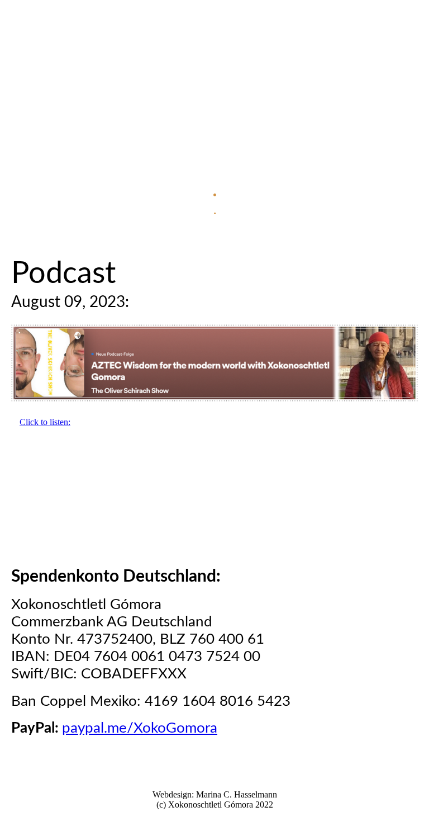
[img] (214, 112)
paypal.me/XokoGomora (139, 728)
